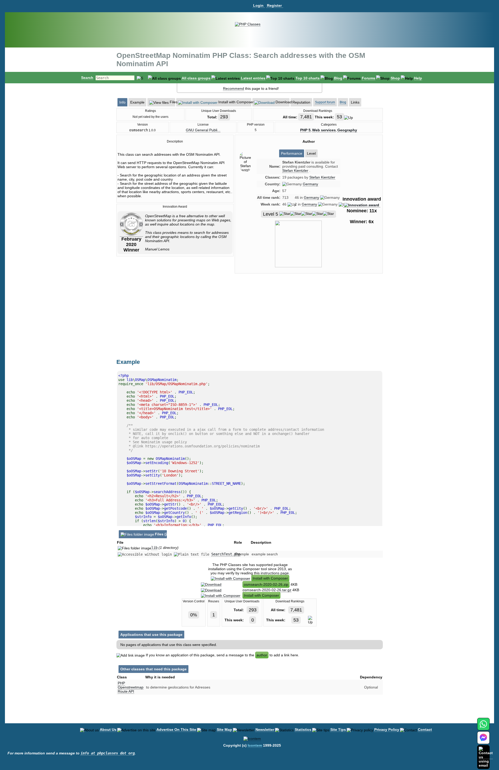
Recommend (233, 88)
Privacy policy (386, 729)
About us (108, 729)
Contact (425, 729)
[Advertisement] (309, 321)
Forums (368, 78)
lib (154, 548)
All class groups (196, 78)
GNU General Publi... (203, 130)
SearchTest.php (225, 554)
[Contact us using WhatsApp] (483, 727)
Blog (338, 78)
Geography (347, 130)
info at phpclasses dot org (108, 753)
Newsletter (264, 729)
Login (258, 5)
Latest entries (253, 78)
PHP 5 (305, 130)
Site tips (338, 729)
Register (274, 5)
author (262, 655)
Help (418, 78)
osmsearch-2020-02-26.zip (266, 584)
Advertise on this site (176, 729)
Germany (310, 184)
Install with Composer (270, 578)
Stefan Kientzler (322, 177)
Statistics (303, 729)
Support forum (325, 102)
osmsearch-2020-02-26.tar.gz (266, 590)
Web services (324, 130)
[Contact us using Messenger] (483, 741)
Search (87, 78)
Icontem (255, 745)
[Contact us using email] (486, 757)
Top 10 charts (308, 78)
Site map (224, 729)
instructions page (275, 573)
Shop (395, 78)
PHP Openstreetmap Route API (130, 687)
